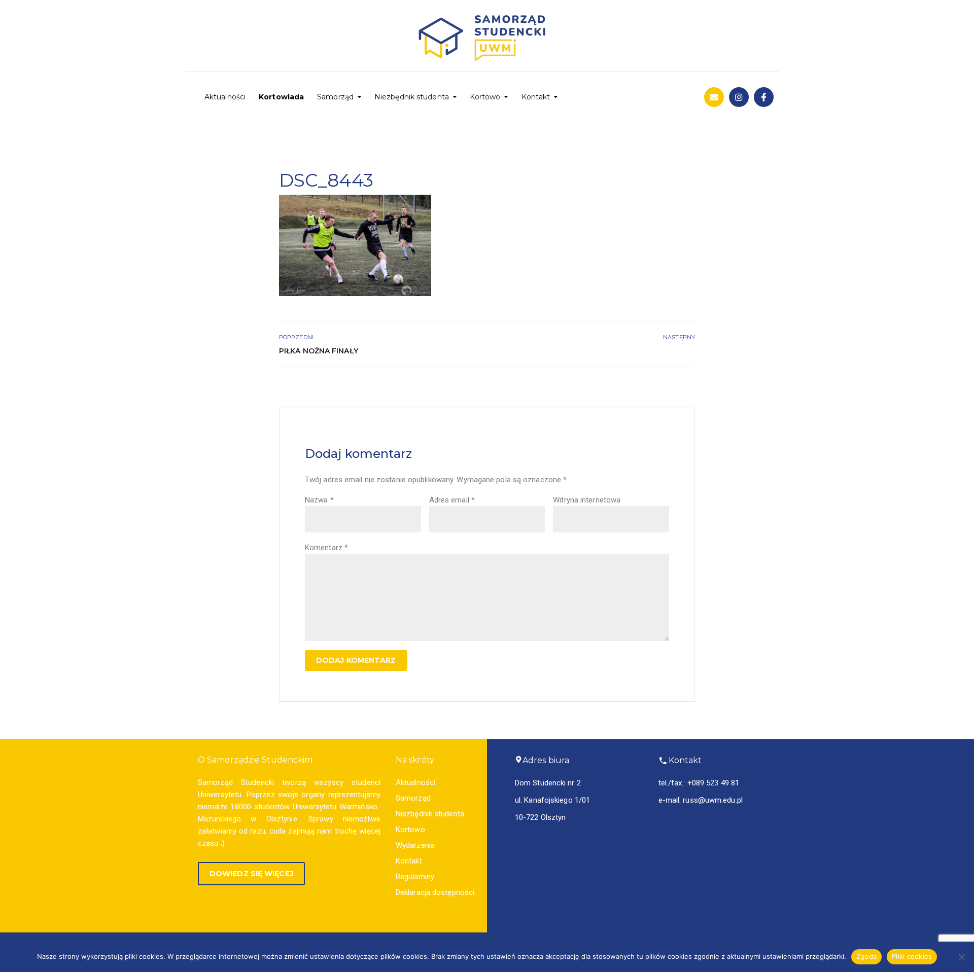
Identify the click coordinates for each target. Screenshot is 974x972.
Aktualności (225, 96)
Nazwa (319, 500)
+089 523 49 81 (713, 782)
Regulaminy (415, 876)
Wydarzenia (415, 845)
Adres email (452, 500)
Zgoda (866, 956)
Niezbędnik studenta (411, 96)
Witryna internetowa (586, 500)
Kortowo (485, 96)
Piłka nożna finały (318, 350)
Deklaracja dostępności (435, 892)
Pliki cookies (912, 956)
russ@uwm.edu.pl (713, 800)
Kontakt (535, 96)
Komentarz (326, 547)
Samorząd (335, 96)
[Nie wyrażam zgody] (961, 957)
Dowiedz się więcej (251, 873)
